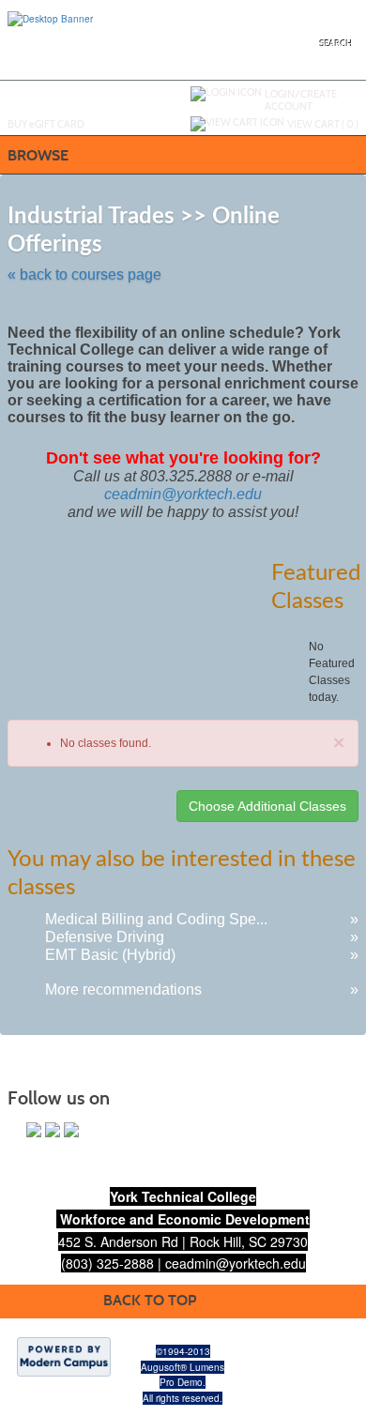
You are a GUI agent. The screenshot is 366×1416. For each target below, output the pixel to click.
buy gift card (46, 123)
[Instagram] (52, 1129)
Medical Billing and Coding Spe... (156, 919)
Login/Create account (301, 100)
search (336, 44)
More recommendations (123, 989)
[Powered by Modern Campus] (64, 1355)
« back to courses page (84, 274)
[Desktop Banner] (50, 17)
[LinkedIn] (71, 1129)
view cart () (322, 123)
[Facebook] (33, 1129)
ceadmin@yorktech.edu (183, 494)
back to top (149, 1300)
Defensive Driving (104, 937)
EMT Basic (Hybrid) (110, 955)
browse (38, 155)
